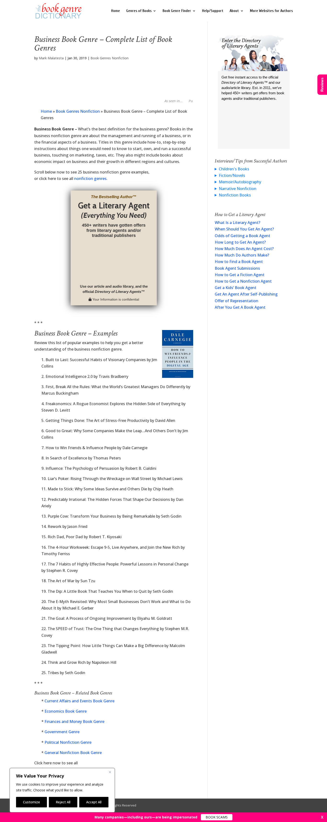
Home (115, 11)
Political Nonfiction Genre (68, 742)
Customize (31, 802)
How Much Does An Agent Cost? (244, 248)
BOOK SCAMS (217, 817)
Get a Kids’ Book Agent (235, 287)
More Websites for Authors (271, 11)
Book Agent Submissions (237, 268)
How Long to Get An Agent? (240, 242)
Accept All (93, 802)
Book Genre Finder (177, 11)
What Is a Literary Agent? (237, 222)
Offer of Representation (236, 300)
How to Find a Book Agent (239, 261)
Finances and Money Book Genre (74, 721)
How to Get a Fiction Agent (240, 274)
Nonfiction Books (235, 195)
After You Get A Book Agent (240, 307)
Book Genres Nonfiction (109, 58)
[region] (62, 790)
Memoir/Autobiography (240, 182)
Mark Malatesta (51, 58)
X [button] (322, 817)
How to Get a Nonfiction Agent (243, 281)
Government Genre (62, 731)
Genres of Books (139, 11)
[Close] (110, 772)
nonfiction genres (90, 178)
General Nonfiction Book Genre (73, 752)
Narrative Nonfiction (237, 188)
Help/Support (212, 11)
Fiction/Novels (232, 175)
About (234, 11)
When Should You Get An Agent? (244, 229)
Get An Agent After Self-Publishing (246, 294)
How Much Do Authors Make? (242, 255)
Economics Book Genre (66, 711)
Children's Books (234, 169)
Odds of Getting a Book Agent (242, 235)
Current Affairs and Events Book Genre (79, 701)
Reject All (63, 802)
